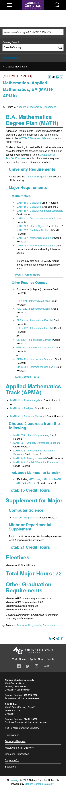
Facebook (19, 666)
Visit (14, 659)
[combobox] (33, 32)
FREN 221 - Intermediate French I (34, 320)
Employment (12, 735)
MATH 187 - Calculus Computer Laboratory (39, 210)
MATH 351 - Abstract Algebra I (26, 400)
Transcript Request (15, 741)
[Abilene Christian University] (33, 11)
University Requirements (39, 176)
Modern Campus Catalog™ (39, 784)
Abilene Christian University (33, 650)
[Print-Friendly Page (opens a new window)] (57, 77)
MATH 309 (34, 479)
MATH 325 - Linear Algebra (31, 226)
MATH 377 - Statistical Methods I (34, 230)
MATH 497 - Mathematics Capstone (35, 245)
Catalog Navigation (16, 66)
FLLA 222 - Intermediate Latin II (33, 308)
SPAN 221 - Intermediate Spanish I (35, 359)
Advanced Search (12, 57)
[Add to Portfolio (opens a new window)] (49, 77)
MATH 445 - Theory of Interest (29, 458)
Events (50, 659)
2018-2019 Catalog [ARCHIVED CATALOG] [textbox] (27, 32)
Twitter (27, 666)
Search (57, 5)
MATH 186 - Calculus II (28, 206)
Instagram (36, 666)
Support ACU (12, 760)
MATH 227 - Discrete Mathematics (34, 218)
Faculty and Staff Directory (19, 747)
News (41, 659)
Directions (10, 689)
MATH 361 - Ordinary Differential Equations (36, 443)
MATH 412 (32, 483)
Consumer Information (17, 754)
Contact (23, 659)
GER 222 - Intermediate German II (34, 347)
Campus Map (23, 689)
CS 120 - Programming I (26, 517)
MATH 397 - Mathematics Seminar (35, 238)
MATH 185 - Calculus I (28, 202)
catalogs (14, 780)
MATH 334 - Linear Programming (31, 435)
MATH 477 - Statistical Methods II (28, 416)
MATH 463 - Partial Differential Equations (35, 462)
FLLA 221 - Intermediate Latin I (33, 301)
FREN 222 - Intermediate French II (35, 328)
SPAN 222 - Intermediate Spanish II (35, 367)
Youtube (46, 666)
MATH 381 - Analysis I (22, 408)
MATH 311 (47, 479)
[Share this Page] (53, 77)
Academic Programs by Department (36, 107)
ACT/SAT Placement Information (36, 138)
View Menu (10, 5)
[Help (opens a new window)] (61, 77)
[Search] (60, 47)
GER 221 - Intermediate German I (34, 339)
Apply (33, 659)
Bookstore (10, 766)
